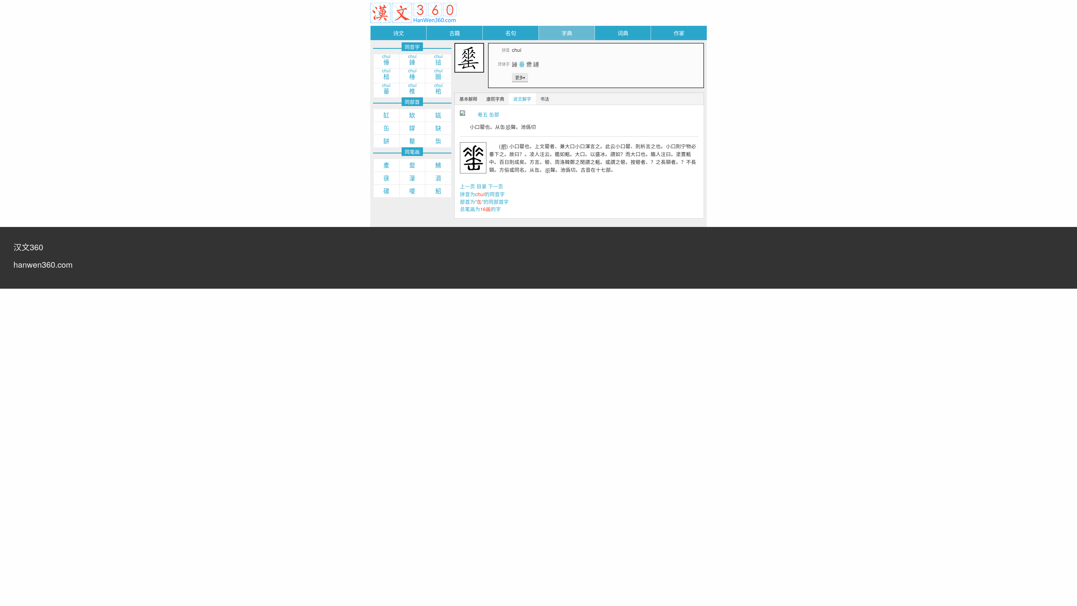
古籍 (454, 33)
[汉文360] (413, 12)
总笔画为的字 (480, 208)
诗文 (398, 33)
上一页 (467, 186)
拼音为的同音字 (482, 194)
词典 (623, 33)
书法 (544, 99)
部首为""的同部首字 (484, 201)
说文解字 (522, 99)
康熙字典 (495, 99)
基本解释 (468, 99)
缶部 (494, 114)
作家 (679, 33)
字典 (566, 33)
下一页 (495, 186)
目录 (482, 186)
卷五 (483, 114)
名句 (510, 33)
